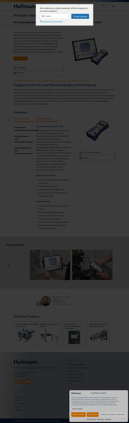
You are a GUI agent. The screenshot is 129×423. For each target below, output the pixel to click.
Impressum (108, 419)
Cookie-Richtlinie (91, 419)
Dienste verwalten (77, 408)
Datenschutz (100, 419)
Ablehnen (92, 414)
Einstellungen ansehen (113, 414)
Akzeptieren (78, 414)
